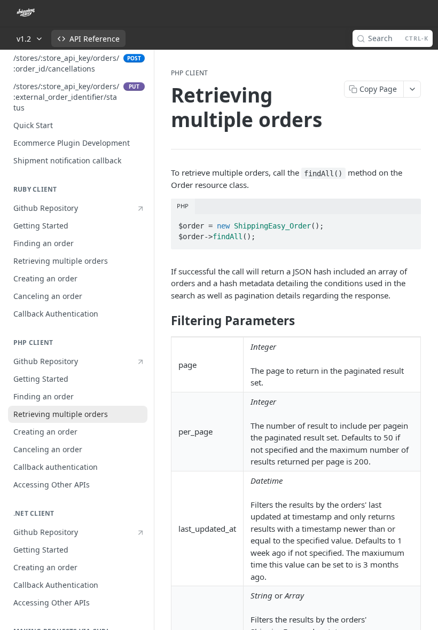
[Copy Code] (408, 222)
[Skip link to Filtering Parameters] (163, 321)
